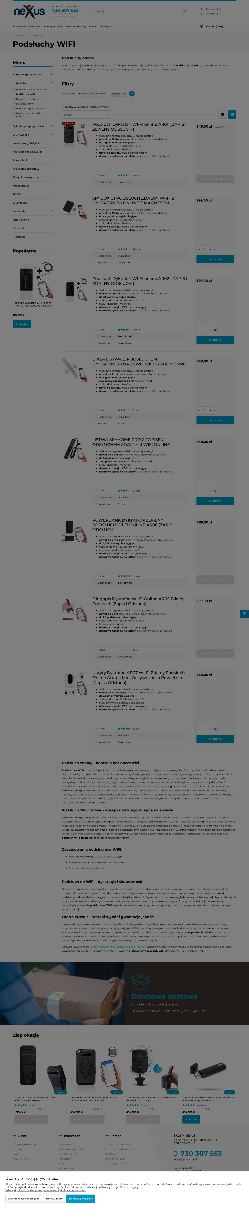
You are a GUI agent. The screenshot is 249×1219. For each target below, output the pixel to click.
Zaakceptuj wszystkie (81, 1198)
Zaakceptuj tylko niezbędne (23, 1198)
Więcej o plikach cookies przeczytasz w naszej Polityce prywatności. (45, 1190)
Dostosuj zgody (54, 1198)
